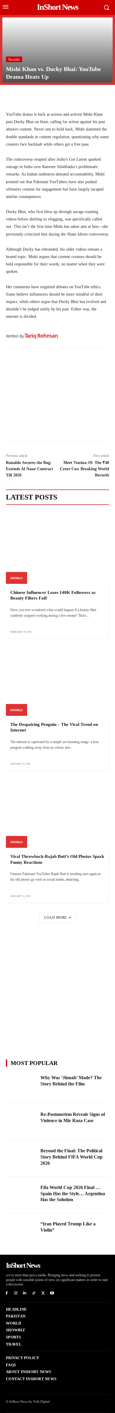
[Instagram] (16, 1293)
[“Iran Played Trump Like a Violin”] (21, 1232)
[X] (25, 97)
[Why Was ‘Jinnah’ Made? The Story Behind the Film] (21, 1086)
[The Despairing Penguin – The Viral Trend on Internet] (57, 679)
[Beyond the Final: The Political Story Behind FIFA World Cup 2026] (21, 1159)
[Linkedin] (52, 97)
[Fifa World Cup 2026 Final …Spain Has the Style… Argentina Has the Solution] (21, 1195)
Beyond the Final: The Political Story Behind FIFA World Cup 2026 (71, 1157)
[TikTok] (34, 1293)
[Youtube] (52, 1293)
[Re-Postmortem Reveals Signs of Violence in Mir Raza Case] (21, 1122)
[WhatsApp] (39, 97)
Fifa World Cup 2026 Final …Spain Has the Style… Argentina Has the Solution (72, 1193)
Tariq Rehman (41, 335)
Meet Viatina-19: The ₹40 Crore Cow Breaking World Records (84, 468)
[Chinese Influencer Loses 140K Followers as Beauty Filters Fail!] (57, 547)
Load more (55, 918)
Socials (14, 59)
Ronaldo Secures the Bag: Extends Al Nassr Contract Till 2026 (29, 468)
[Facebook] (12, 97)
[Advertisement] (57, 396)
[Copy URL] (66, 97)
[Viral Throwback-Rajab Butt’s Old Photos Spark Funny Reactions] (57, 811)
